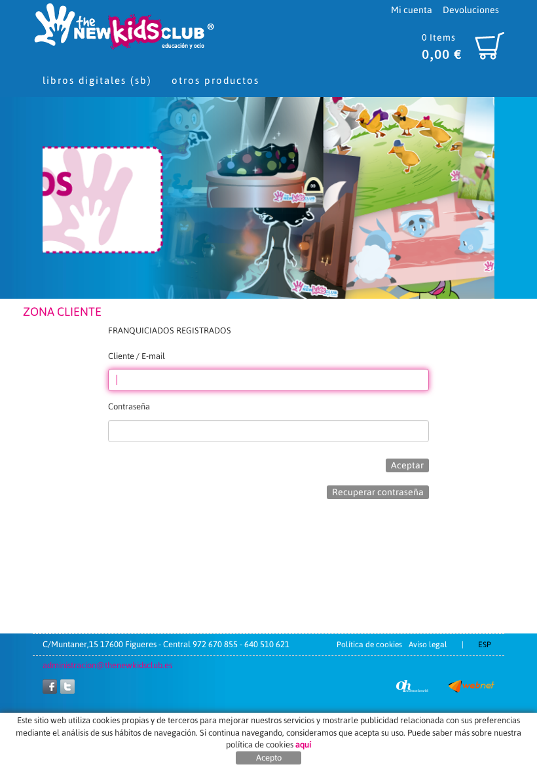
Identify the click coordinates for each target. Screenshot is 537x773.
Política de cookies (369, 644)
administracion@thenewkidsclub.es (107, 665)
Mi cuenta (411, 10)
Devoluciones (471, 10)
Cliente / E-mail (136, 356)
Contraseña (129, 406)
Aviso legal (428, 644)
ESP (484, 644)
